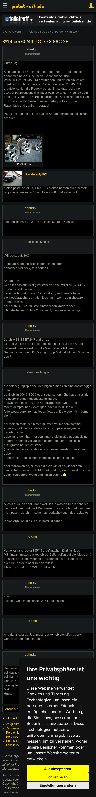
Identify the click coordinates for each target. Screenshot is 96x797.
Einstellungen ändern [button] (58, 785)
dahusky (30, 49)
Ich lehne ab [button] (58, 777)
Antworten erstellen (18, 709)
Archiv (6, 775)
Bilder (19, 775)
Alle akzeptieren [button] (57, 769)
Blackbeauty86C (36, 174)
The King (31, 536)
